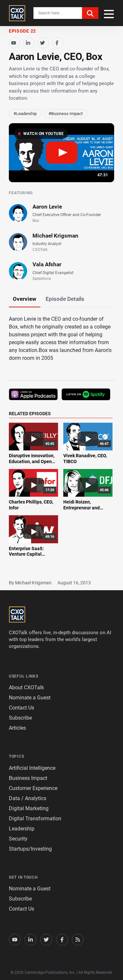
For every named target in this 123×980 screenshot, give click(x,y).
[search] (90, 13)
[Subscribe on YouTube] (14, 42)
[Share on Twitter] (43, 42)
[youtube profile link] (15, 939)
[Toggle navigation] (108, 13)
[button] (61, 152)
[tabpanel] (61, 440)
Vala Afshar (46, 264)
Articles (17, 728)
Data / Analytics (27, 798)
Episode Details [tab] (65, 299)
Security (18, 839)
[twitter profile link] (46, 939)
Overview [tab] (24, 299)
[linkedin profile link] (30, 939)
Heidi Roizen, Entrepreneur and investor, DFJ (81, 507)
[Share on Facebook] (57, 42)
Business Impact (28, 778)
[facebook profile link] (62, 939)
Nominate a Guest (30, 698)
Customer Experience (33, 788)
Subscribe (20, 718)
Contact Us (21, 708)
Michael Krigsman (55, 235)
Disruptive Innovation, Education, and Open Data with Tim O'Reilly (31, 461)
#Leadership (25, 113)
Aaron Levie (47, 206)
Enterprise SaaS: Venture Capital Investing (26, 554)
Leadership (21, 829)
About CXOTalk (26, 687)
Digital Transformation (35, 818)
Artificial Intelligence (32, 768)
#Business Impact (66, 113)
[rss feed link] (78, 939)
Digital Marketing (29, 808)
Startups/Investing (30, 849)
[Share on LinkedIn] (28, 42)
